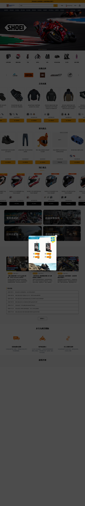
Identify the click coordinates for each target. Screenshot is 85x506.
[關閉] (56, 236)
